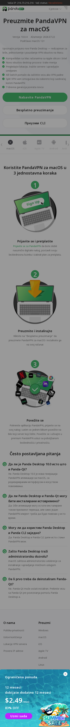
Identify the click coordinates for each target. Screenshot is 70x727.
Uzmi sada (18, 716)
